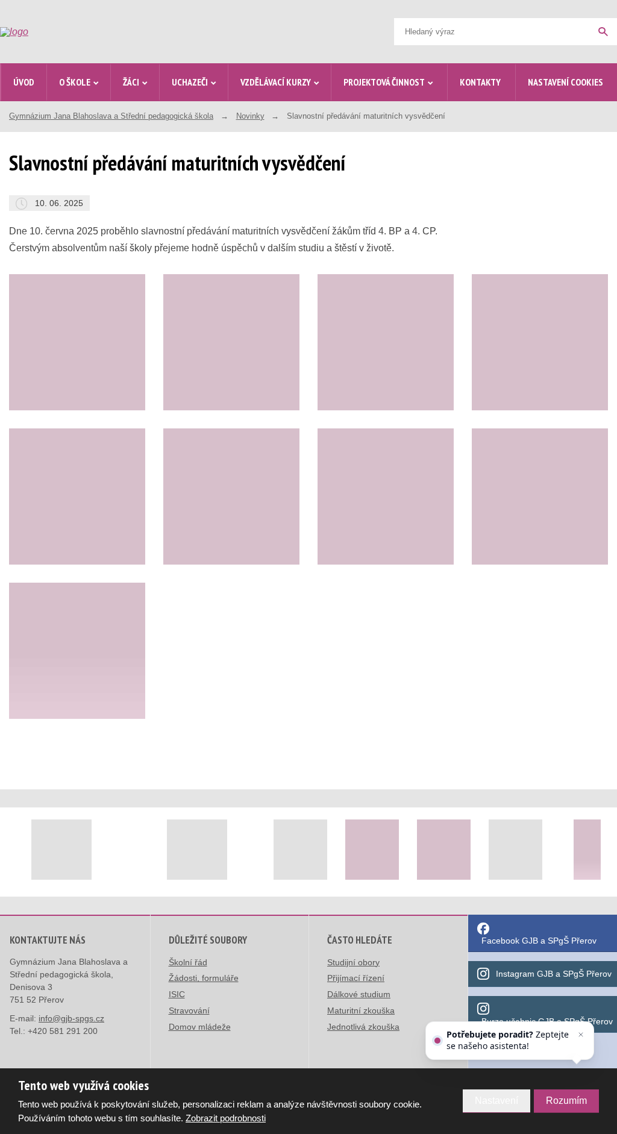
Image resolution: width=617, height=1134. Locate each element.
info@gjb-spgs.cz (71, 1018)
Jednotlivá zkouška (363, 1027)
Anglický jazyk (93, 379)
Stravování (189, 1010)
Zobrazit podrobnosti (226, 1118)
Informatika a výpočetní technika (109, 633)
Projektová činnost (384, 82)
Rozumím (566, 1100)
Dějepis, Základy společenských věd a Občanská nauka (105, 470)
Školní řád (188, 962)
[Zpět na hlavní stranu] (91, 32)
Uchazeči (190, 82)
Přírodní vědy (91, 431)
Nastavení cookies (565, 82)
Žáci (131, 82)
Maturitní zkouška (361, 1010)
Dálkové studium (358, 994)
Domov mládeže (200, 1027)
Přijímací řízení (355, 978)
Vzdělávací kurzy (275, 82)
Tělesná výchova (98, 549)
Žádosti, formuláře (204, 978)
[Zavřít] (581, 1034)
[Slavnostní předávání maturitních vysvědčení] (231, 342)
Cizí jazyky (87, 405)
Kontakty (480, 82)
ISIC (177, 994)
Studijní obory (353, 962)
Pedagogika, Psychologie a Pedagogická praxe (115, 517)
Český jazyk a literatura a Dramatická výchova (112, 347)
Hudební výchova (98, 601)
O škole (74, 82)
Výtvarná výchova (99, 575)
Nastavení (496, 1100)
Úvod (23, 82)
